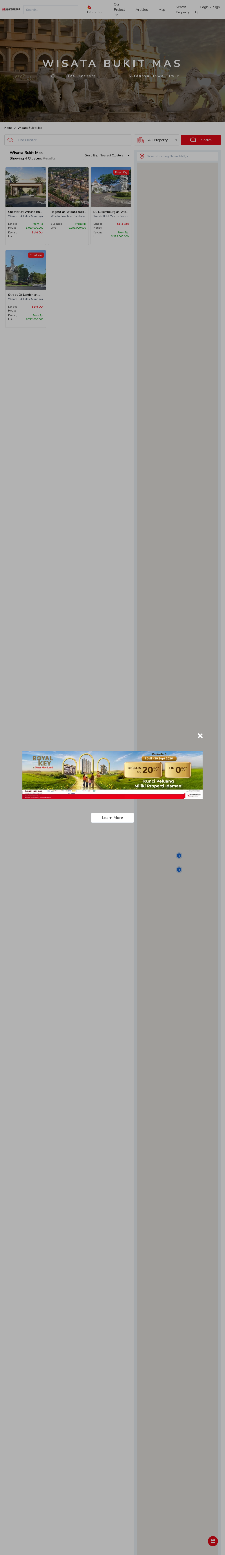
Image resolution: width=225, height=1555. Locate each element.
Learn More (112, 817)
